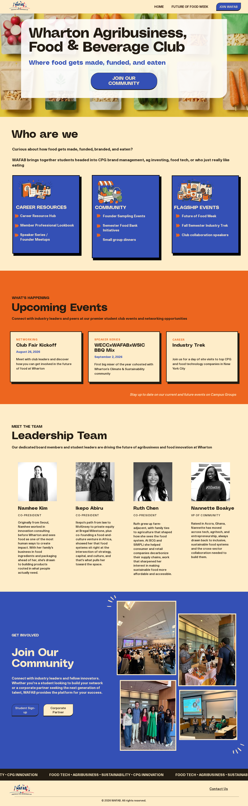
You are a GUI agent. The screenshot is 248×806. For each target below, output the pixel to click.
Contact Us (219, 788)
